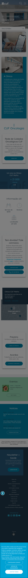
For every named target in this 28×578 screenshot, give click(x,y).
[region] (14, 560)
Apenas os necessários (14, 567)
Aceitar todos (14, 572)
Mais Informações (19, 559)
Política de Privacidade (8, 559)
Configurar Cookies (14, 562)
